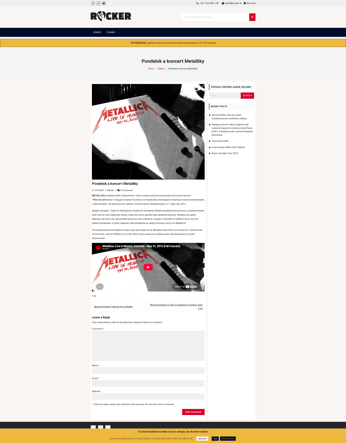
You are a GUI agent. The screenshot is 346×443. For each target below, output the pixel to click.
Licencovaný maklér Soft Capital (228, 147)
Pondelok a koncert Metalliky (115, 184)
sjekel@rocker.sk (233, 3)
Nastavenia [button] (202, 439)
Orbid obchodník (220, 141)
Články (111, 32)
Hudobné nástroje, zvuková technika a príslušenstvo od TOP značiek (181, 42)
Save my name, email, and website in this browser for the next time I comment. (134, 404)
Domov (97, 32)
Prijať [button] (215, 439)
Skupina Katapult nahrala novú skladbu (113, 306)
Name (95, 365)
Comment (98, 328)
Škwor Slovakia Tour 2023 (225, 153)
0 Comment (126, 190)
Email (95, 378)
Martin (110, 190)
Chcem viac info (228, 439)
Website (96, 391)
